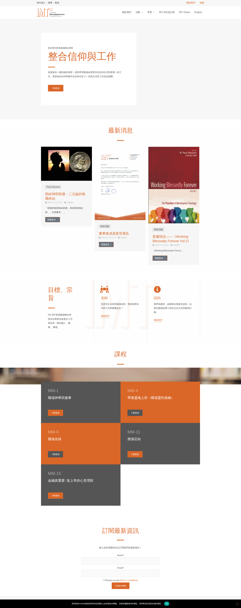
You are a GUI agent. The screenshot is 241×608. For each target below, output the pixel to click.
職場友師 (54, 439)
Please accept (121, 580)
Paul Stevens (53, 187)
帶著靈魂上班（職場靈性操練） (150, 398)
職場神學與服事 (59, 398)
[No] (237, 603)
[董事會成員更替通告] (120, 183)
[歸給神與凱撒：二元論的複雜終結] (66, 163)
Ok (167, 603)
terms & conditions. (129, 580)
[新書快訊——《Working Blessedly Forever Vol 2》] (173, 185)
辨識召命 (134, 439)
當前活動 (104, 226)
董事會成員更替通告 (114, 233)
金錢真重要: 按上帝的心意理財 (70, 480)
